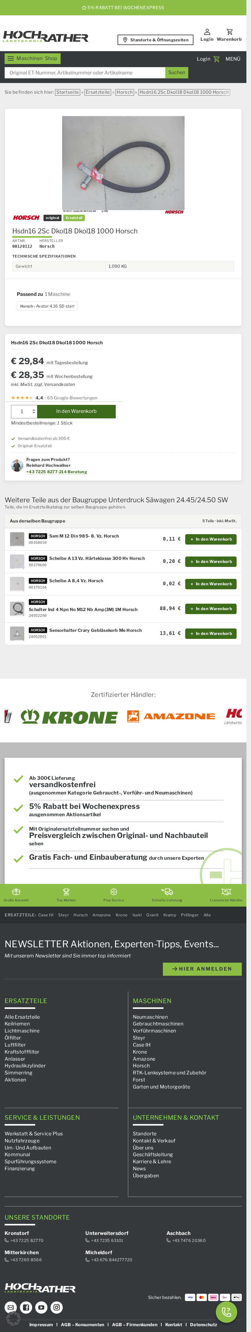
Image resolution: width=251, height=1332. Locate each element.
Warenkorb (229, 39)
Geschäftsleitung (153, 1154)
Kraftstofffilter (22, 1052)
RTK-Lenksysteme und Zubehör (170, 1073)
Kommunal (17, 1154)
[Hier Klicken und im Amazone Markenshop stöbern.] (171, 716)
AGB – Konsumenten (82, 1324)
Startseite (67, 92)
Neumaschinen (150, 1017)
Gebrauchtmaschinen (158, 1024)
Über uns (143, 1147)
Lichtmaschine (22, 1031)
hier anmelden (204, 969)
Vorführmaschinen (154, 1031)
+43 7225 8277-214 (46, 471)
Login (207, 39)
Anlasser (15, 1059)
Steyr (63, 914)
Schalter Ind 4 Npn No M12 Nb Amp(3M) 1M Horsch (83, 609)
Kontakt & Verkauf (154, 1140)
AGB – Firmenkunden (134, 1324)
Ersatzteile (98, 92)
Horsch (125, 92)
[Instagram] (57, 1307)
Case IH (46, 914)
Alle (207, 914)
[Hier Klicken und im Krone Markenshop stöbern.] (69, 716)
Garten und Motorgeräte (161, 1086)
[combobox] (96, 72)
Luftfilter (15, 1044)
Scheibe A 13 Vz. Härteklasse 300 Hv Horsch (97, 558)
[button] (13, 1318)
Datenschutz (203, 1324)
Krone (122, 914)
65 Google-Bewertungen (72, 397)
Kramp (170, 914)
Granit (152, 914)
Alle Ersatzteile (22, 1017)
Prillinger (190, 914)
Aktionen (15, 1080)
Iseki (137, 914)
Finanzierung (20, 1169)
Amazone (101, 914)
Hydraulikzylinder (25, 1066)
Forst (139, 1080)
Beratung (77, 471)
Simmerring (18, 1073)
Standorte (145, 1133)
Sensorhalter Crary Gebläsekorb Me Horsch (95, 630)
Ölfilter (13, 1038)
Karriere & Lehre (152, 1161)
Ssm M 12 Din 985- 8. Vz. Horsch (84, 536)
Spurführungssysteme (31, 1161)
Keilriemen (17, 1024)
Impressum (41, 1324)
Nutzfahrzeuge (22, 1140)
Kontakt (173, 1324)
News (139, 1169)
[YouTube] (41, 1307)
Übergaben (146, 1175)
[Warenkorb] (216, 59)
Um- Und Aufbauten (28, 1147)
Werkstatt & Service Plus (34, 1133)
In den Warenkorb (76, 411)
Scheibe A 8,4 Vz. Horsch (76, 580)
